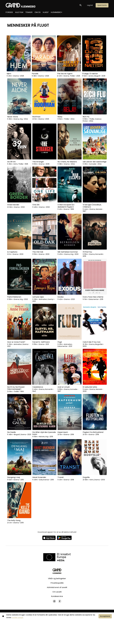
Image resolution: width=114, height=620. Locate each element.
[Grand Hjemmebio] (57, 571)
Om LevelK (57, 592)
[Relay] (70, 96)
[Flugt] (70, 322)
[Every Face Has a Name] (95, 277)
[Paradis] (44, 53)
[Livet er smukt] (70, 367)
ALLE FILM (19, 12)
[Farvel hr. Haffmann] (44, 322)
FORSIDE (9, 12)
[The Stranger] (44, 141)
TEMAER (28, 12)
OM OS (38, 12)
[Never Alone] (19, 96)
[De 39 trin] (19, 141)
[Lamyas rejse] (44, 277)
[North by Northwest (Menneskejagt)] (19, 367)
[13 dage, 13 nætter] (94, 53)
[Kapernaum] (70, 412)
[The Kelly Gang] (19, 500)
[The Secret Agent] (69, 53)
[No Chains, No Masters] (70, 141)
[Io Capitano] (19, 232)
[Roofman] (44, 96)
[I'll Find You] (95, 232)
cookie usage (17, 617)
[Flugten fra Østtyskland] (95, 412)
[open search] (81, 5)
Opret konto (102, 5)
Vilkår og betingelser (57, 578)
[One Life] (44, 184)
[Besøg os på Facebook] (59, 601)
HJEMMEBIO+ (56, 12)
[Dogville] (95, 457)
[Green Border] (19, 184)
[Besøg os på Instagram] (54, 601)
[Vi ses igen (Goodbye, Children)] (95, 184)
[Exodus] (70, 277)
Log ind (90, 5)
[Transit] (70, 457)
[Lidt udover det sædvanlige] (95, 141)
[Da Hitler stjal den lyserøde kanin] (44, 412)
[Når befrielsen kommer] (70, 232)
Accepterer (105, 616)
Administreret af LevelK (57, 587)
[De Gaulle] (19, 412)
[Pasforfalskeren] (19, 277)
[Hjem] (19, 53)
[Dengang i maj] (19, 457)
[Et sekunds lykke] (95, 367)
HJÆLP (46, 12)
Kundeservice (57, 596)
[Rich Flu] (95, 96)
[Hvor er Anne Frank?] (19, 322)
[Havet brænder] (44, 457)
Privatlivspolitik (57, 583)
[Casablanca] (44, 367)
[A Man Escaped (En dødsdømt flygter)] (70, 184)
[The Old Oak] (44, 232)
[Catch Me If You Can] (95, 322)
